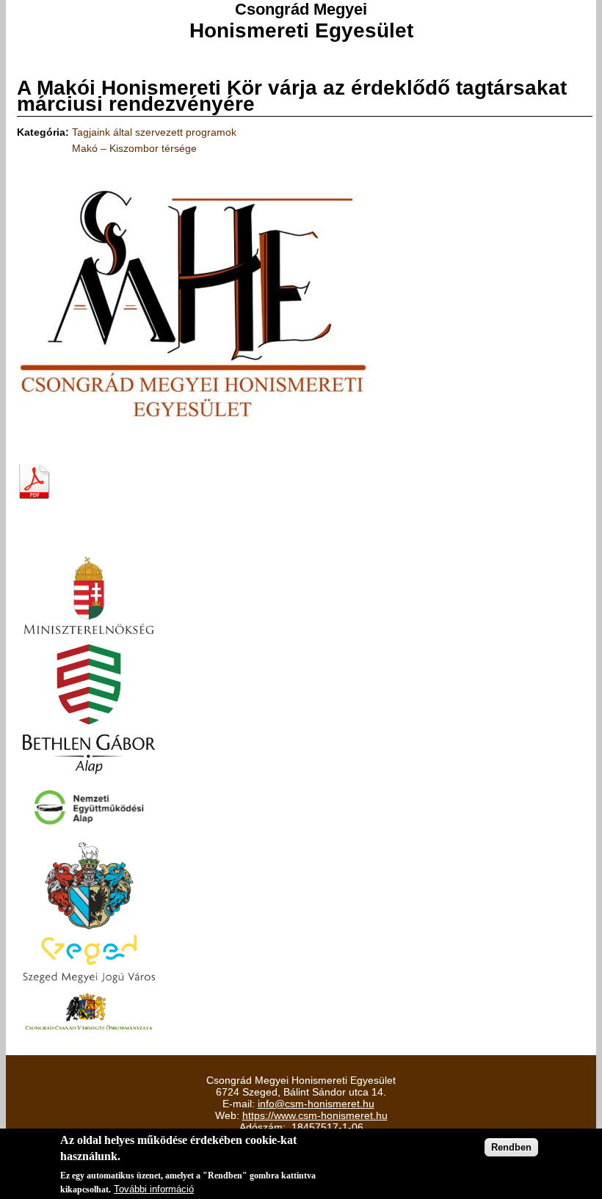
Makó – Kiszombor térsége (134, 148)
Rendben (511, 1147)
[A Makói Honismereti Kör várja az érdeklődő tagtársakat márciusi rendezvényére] (193, 446)
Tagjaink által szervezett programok (154, 132)
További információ (154, 1189)
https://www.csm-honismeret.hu (315, 1115)
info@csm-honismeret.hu (316, 1103)
